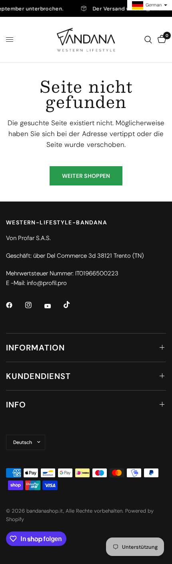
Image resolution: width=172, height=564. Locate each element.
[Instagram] (34, 305)
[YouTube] (53, 306)
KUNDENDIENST (38, 376)
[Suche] (148, 39)
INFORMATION (35, 347)
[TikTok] (72, 305)
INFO (16, 404)
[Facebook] (15, 305)
